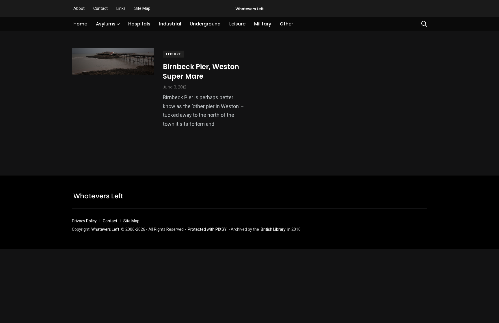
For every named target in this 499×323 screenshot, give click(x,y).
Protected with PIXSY (207, 229)
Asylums (106, 24)
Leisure (237, 24)
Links (121, 8)
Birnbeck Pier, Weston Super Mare (201, 71)
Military (262, 24)
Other (286, 24)
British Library (273, 229)
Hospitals (139, 24)
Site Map (142, 8)
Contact (100, 8)
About (79, 8)
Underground (205, 24)
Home (80, 24)
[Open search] (424, 24)
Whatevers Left (105, 229)
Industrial (170, 24)
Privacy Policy (84, 221)
